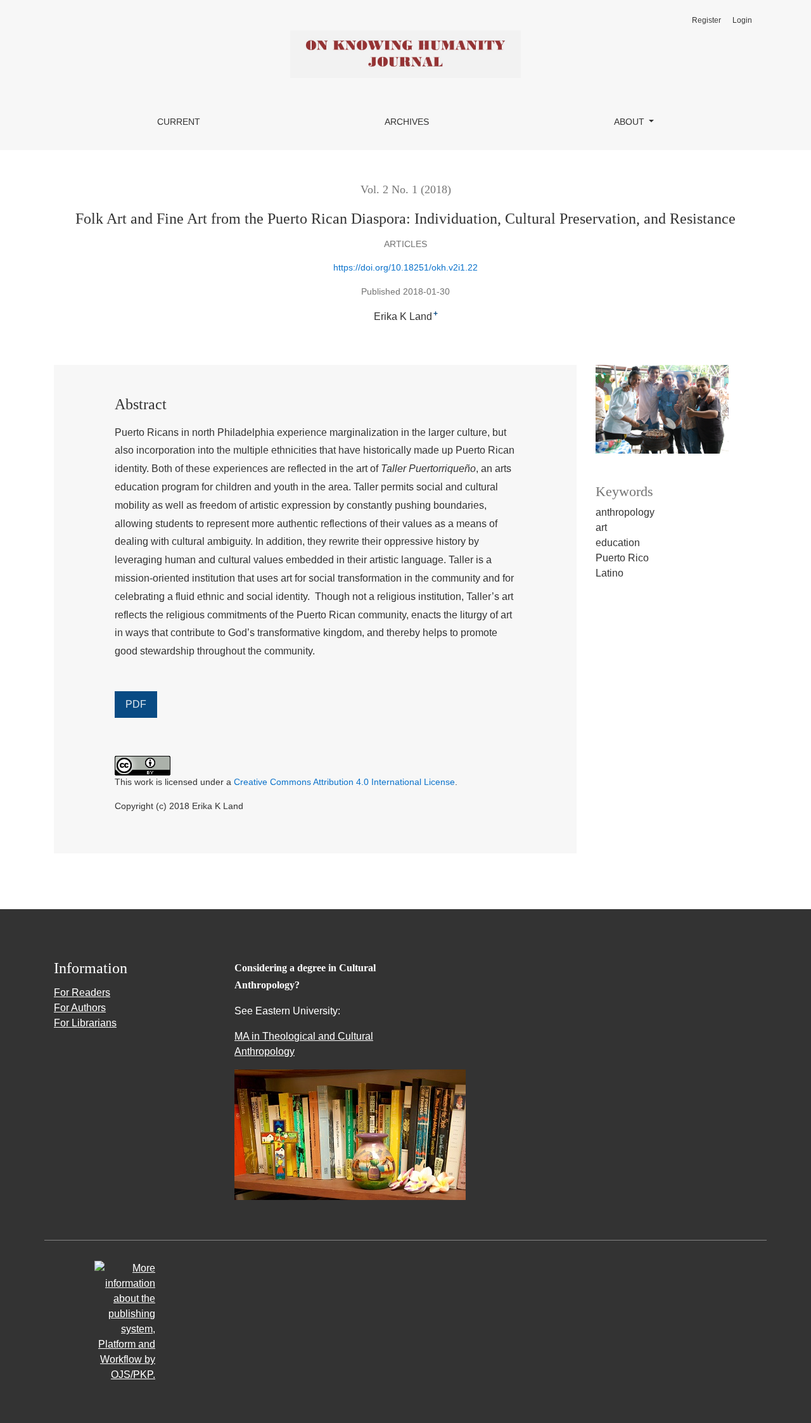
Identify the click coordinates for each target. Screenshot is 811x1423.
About (630, 122)
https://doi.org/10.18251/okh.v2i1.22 (405, 267)
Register (706, 20)
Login (742, 20)
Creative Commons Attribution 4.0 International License (344, 782)
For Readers (82, 992)
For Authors (80, 1007)
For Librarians (85, 1023)
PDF (135, 704)
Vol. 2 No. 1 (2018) (406, 189)
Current (178, 122)
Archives (407, 122)
